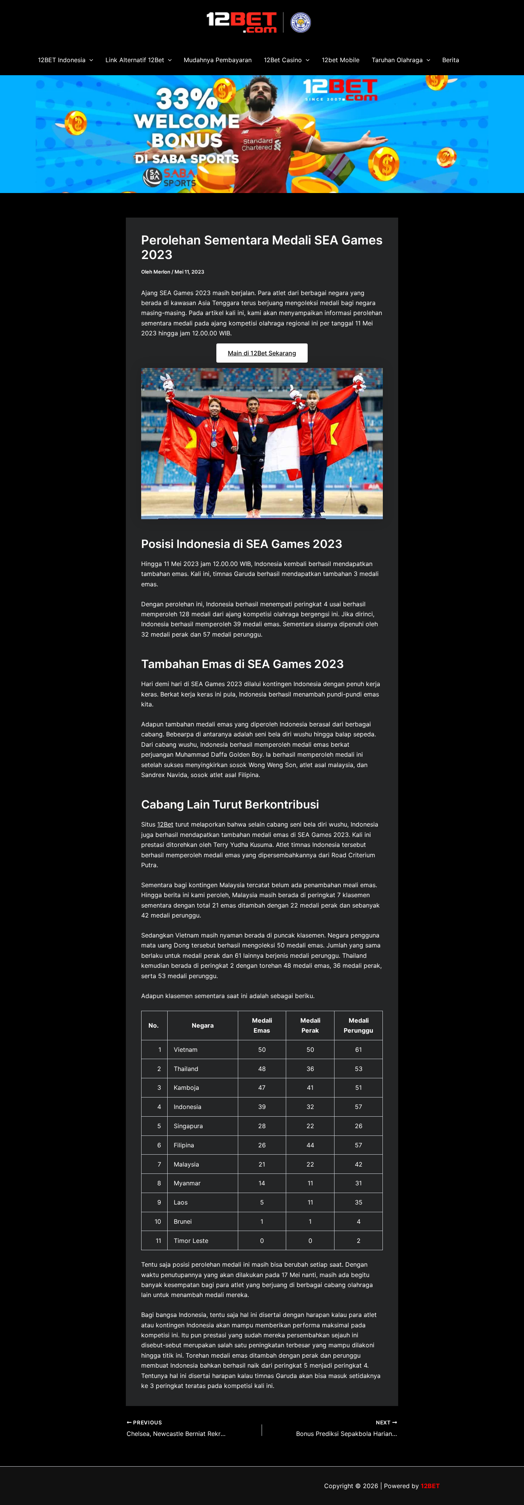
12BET (430, 1486)
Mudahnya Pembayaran (218, 60)
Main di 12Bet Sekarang (262, 353)
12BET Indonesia (62, 60)
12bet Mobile (340, 60)
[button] (89, 60)
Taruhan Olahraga (397, 60)
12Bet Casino (283, 60)
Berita (450, 60)
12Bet (165, 824)
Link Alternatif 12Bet (134, 60)
